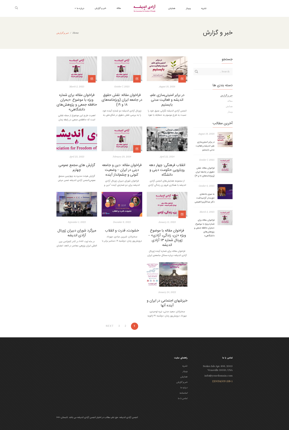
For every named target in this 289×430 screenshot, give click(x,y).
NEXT (110, 326)
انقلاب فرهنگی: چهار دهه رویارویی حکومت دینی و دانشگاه (167, 170)
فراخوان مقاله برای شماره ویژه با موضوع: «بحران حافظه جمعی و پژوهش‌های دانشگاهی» (77, 102)
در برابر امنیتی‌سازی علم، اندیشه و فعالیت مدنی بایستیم (167, 100)
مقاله (230, 100)
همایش (229, 106)
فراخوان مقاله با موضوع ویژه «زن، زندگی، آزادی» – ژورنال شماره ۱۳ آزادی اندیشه (167, 238)
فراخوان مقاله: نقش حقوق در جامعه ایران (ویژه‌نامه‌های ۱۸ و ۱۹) (122, 100)
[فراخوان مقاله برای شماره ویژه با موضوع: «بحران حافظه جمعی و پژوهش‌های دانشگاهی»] (76, 68)
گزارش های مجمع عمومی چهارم (77, 167)
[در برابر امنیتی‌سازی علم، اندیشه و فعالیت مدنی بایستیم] (167, 68)
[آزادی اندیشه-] (144, 8)
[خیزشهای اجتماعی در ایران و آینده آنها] (167, 274)
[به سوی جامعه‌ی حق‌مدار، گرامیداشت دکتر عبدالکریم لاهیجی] (225, 191)
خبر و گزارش (226, 95)
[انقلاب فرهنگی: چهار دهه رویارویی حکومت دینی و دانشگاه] (167, 138)
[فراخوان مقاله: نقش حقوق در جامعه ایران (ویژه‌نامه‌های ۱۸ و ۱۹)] (122, 68)
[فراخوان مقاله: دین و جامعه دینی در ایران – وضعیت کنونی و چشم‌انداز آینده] (122, 138)
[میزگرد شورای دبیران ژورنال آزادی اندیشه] (76, 204)
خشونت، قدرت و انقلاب (122, 231)
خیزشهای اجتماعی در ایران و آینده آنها (167, 303)
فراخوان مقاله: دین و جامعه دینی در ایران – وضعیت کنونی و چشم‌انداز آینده (122, 170)
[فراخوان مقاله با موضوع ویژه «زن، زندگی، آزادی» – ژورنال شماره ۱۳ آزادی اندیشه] (167, 204)
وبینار (230, 111)
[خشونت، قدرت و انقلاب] (122, 204)
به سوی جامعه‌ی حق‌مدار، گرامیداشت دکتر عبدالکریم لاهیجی (204, 198)
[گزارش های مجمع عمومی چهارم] (76, 138)
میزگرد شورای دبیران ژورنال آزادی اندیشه (76, 233)
